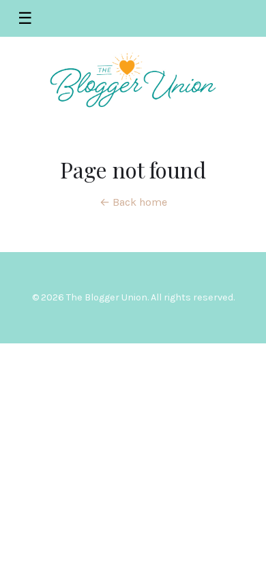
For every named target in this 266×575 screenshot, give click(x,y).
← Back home (133, 202)
